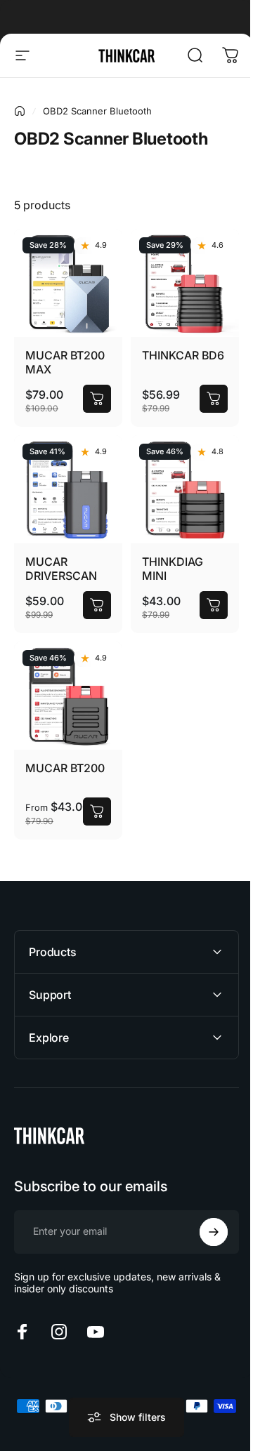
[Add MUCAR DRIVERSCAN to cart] (97, 605)
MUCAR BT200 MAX (65, 362)
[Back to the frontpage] (19, 111)
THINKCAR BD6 (183, 355)
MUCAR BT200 (65, 768)
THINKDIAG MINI (172, 569)
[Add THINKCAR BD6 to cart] (214, 399)
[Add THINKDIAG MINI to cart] (214, 605)
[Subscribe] (203, 1216)
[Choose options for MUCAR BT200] (97, 811)
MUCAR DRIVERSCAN (61, 569)
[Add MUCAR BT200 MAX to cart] (97, 399)
